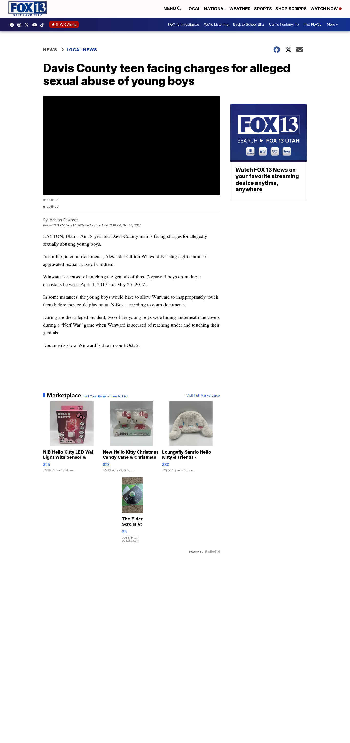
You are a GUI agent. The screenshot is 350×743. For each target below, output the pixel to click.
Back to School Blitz (248, 24)
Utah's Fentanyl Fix (284, 24)
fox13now (20, 25)
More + (332, 24)
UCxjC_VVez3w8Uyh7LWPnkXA (35, 25)
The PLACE (312, 24)
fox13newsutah (13, 25)
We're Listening (216, 24)
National (215, 8)
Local (193, 8)
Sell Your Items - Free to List (105, 396)
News (50, 49)
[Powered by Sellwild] (212, 552)
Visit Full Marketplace (203, 395)
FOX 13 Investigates (184, 24)
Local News (82, 49)
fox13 (28, 25)
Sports (263, 8)
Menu (170, 8)
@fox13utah (43, 25)
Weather (240, 8)
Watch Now (324, 8)
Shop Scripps (291, 8)
